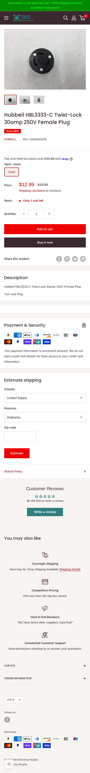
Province (10, 408)
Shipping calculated (32, 190)
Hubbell (10, 139)
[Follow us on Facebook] (7, 720)
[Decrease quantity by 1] (23, 213)
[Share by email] (83, 259)
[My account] (74, 18)
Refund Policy (13, 471)
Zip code (10, 427)
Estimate (16, 453)
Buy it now (45, 242)
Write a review (45, 512)
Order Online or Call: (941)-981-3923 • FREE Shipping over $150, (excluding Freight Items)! (45, 5)
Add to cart (45, 229)
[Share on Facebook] (59, 259)
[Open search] (65, 18)
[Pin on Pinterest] (67, 259)
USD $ (10, 699)
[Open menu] (6, 18)
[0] (82, 17)
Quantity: (10, 213)
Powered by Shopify (15, 764)
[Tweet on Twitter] (75, 259)
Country (9, 389)
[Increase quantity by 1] (49, 213)
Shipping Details (70, 569)
